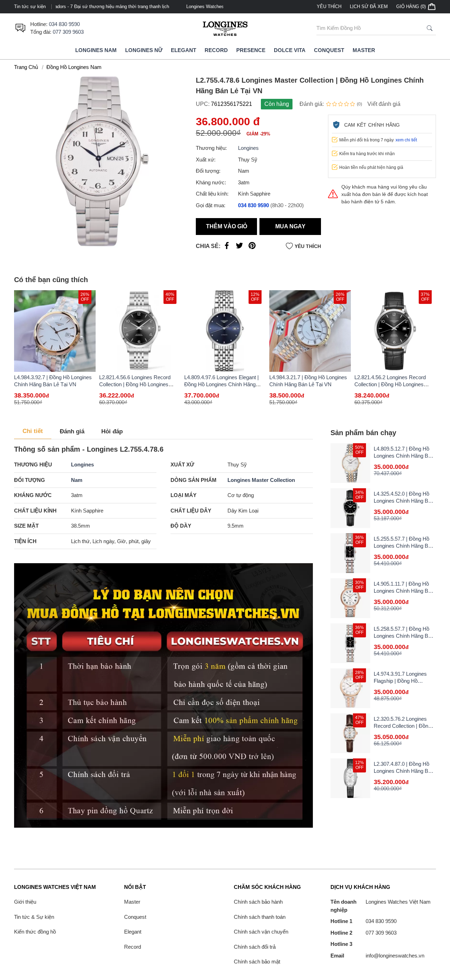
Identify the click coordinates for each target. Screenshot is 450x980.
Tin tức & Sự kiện (34, 917)
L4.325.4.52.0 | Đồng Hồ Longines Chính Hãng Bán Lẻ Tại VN (404, 501)
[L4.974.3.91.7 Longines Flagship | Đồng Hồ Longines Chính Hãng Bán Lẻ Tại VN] (350, 688)
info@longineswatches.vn (377, 956)
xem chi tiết (406, 140)
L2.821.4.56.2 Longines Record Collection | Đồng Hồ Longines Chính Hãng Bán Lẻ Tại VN (390, 384)
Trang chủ (26, 67)
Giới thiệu (25, 902)
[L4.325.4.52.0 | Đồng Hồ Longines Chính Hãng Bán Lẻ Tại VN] (350, 508)
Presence (250, 50)
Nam (76, 480)
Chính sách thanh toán (259, 917)
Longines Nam (96, 50)
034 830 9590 (64, 24)
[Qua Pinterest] (252, 247)
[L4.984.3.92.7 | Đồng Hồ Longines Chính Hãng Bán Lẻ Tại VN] (55, 331)
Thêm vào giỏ (226, 226)
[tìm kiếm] (429, 28)
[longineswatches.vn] (225, 28)
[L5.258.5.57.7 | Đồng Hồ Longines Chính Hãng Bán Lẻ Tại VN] (350, 643)
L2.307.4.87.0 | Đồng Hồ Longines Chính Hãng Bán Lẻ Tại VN (404, 771)
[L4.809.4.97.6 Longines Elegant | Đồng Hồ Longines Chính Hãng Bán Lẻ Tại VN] (225, 331)
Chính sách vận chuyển (261, 932)
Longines (248, 148)
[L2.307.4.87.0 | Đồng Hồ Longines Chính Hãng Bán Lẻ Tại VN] (350, 778)
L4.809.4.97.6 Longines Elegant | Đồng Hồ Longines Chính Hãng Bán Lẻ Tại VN (221, 384)
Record (216, 50)
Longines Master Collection (261, 480)
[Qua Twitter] (239, 247)
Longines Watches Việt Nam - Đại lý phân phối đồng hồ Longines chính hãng (136, 6)
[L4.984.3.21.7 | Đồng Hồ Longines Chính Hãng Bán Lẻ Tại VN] (310, 331)
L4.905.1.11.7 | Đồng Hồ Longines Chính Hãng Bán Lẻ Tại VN (404, 591)
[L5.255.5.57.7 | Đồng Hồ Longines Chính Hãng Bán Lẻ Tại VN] (350, 553)
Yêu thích (329, 6)
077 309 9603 (68, 32)
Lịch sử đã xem (369, 6)
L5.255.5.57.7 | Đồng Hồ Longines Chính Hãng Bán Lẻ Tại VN (404, 546)
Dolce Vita (290, 50)
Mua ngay (290, 226)
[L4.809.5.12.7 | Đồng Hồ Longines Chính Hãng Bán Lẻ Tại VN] (350, 463)
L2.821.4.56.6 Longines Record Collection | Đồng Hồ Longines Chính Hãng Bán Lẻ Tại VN (135, 384)
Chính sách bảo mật (257, 962)
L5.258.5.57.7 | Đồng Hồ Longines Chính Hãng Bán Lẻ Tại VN (404, 636)
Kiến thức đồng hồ (35, 932)
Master (364, 50)
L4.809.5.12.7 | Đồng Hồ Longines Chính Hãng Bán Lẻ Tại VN (404, 456)
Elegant (183, 50)
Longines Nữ (143, 50)
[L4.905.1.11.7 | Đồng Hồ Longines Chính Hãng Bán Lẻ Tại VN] (350, 598)
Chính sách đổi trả (255, 947)
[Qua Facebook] (226, 247)
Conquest (329, 50)
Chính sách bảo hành (258, 902)
